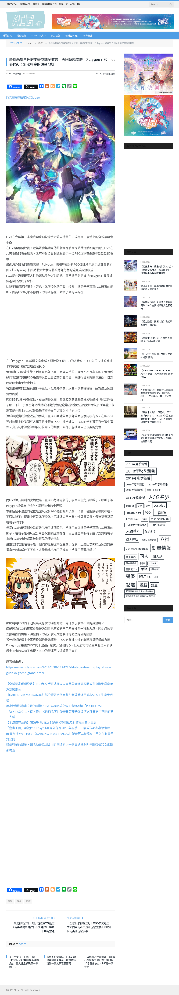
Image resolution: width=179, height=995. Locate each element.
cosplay (159, 505)
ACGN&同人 (37, 35)
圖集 (142, 563)
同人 (144, 556)
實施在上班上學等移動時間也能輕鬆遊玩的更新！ (156, 287)
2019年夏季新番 (135, 484)
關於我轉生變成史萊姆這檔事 (139, 591)
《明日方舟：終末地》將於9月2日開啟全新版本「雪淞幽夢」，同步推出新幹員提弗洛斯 (157, 269)
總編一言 (63, 4)
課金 (19, 901)
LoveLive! (132, 519)
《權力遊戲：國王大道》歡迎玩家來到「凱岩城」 (156, 323)
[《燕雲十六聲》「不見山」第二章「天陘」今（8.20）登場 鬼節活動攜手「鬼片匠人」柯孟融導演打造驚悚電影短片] (130, 411)
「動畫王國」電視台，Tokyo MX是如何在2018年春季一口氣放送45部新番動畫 (58, 728)
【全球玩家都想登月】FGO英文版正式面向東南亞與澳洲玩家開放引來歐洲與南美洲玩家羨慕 (89, 927)
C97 (148, 505)
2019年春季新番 (158, 484)
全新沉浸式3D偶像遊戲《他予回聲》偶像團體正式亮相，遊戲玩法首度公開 (157, 438)
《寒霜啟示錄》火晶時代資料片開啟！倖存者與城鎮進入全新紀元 (156, 305)
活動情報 (21, 35)
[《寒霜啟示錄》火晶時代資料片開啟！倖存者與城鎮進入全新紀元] (130, 301)
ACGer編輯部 (15, 73)
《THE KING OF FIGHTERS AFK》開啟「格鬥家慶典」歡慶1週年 (157, 373)
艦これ (145, 576)
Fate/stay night (133, 512)
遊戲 (113, 73)
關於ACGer (12, 4)
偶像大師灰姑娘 (149, 540)
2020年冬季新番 (153, 490)
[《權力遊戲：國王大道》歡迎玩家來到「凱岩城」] (130, 321)
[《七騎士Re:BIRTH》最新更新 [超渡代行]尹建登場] (130, 337)
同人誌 (158, 556)
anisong (130, 505)
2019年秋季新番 (134, 489)
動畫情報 (161, 548)
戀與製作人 (131, 569)
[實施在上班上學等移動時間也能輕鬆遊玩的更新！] (130, 285)
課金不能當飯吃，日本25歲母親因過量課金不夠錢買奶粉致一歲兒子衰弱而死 (61, 960)
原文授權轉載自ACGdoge (23, 97)
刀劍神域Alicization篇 (137, 548)
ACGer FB (75, 4)
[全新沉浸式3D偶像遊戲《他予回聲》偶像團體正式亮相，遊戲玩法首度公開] (130, 434)
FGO (148, 512)
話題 (10, 901)
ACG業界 (159, 497)
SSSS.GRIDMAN (160, 519)
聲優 (130, 576)
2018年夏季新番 (136, 464)
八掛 (164, 539)
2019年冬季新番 (138, 478)
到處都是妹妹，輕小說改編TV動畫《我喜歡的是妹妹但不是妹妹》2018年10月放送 (33, 927)
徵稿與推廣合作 (49, 4)
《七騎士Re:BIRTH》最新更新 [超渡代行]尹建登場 (156, 339)
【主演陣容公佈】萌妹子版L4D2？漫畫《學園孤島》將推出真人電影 (51, 723)
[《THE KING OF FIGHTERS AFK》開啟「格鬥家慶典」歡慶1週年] (130, 369)
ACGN (99, 73)
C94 (140, 505)
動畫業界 (131, 557)
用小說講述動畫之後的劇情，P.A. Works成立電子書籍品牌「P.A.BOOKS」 (55, 706)
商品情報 (55, 35)
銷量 (154, 585)
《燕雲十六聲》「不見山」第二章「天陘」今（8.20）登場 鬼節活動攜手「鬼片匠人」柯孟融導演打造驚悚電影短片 (157, 417)
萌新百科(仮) (71, 35)
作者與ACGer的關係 (29, 4)
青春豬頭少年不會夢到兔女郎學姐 (140, 596)
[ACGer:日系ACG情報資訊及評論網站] (25, 20)
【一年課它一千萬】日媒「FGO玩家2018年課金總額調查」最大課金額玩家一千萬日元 (24, 961)
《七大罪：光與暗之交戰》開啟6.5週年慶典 (156, 356)
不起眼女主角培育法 (136, 525)
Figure (160, 512)
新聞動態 (7, 35)
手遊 (144, 569)
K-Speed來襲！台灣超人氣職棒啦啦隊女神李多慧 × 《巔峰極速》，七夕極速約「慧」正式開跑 (157, 394)
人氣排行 (133, 531)
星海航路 (87, 35)
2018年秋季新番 (140, 471)
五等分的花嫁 (157, 525)
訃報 (156, 577)
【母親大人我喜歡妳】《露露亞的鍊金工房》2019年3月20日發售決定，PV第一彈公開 (99, 961)
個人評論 (132, 540)
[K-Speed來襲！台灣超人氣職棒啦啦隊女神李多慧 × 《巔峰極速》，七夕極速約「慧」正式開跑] (130, 389)
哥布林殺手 (131, 563)
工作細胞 (152, 563)
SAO (144, 519)
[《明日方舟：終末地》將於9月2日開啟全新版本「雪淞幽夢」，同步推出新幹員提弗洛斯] (130, 266)
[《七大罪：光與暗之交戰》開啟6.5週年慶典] (130, 353)
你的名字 (150, 532)
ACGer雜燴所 (135, 498)
